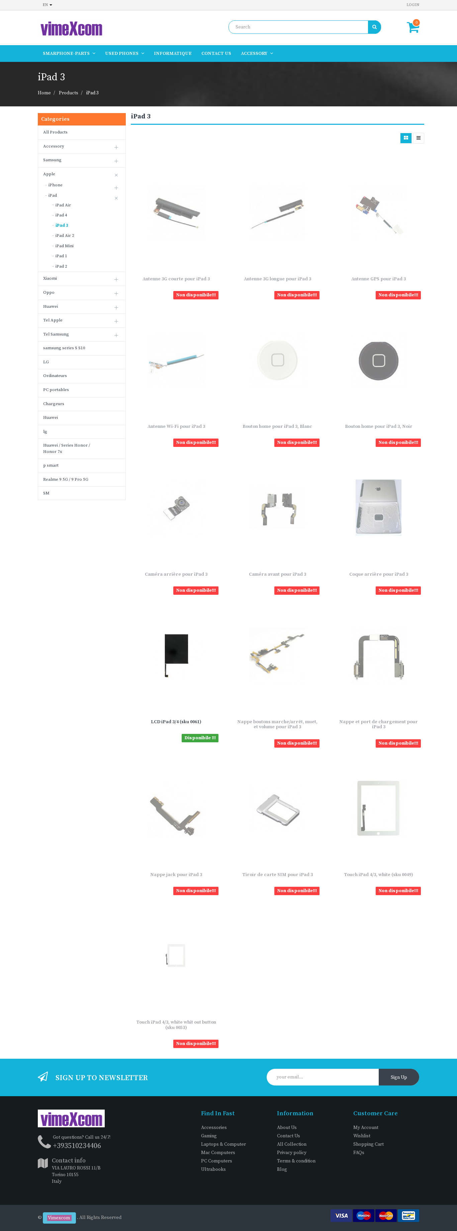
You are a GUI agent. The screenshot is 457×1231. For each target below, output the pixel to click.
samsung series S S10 (64, 348)
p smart (51, 465)
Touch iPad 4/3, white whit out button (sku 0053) (176, 1024)
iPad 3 (92, 93)
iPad (53, 195)
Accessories (214, 1128)
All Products (55, 132)
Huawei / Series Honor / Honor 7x (66, 448)
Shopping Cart (368, 1144)
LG (46, 362)
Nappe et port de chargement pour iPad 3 (378, 724)
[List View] (418, 138)
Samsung (52, 160)
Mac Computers (218, 1153)
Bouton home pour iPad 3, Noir (379, 426)
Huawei (50, 306)
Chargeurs (53, 403)
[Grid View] (406, 138)
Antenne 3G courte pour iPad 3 (176, 279)
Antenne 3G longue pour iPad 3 (277, 279)
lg (45, 431)
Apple (49, 174)
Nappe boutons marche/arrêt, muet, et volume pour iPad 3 (277, 724)
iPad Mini (65, 246)
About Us (287, 1128)
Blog (282, 1169)
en (46, 4)
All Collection (291, 1144)
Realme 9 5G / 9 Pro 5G (65, 479)
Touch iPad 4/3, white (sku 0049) (378, 875)
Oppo (49, 292)
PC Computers (216, 1161)
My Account (365, 1128)
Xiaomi (50, 278)
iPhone (56, 185)
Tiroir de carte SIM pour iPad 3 (277, 875)
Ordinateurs (55, 375)
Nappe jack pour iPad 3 (176, 875)
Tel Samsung (56, 334)
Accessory (53, 146)
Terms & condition (296, 1161)
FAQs (358, 1153)
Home (44, 93)
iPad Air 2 (65, 235)
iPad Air (63, 205)
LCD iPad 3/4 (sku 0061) (176, 722)
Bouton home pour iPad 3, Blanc (277, 426)
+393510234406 (77, 1145)
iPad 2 (61, 266)
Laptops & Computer (223, 1144)
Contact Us (288, 1136)
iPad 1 (61, 256)
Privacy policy (291, 1153)
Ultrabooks (213, 1169)
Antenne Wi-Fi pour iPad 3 (176, 426)
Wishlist (361, 1136)
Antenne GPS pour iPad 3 (378, 279)
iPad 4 (61, 215)
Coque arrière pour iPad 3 (378, 574)
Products (68, 93)
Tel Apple (53, 320)
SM (46, 493)
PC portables (56, 389)
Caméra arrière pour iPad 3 (176, 574)
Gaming (209, 1136)
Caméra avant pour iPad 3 (277, 574)
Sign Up (399, 1077)
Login (412, 4)
